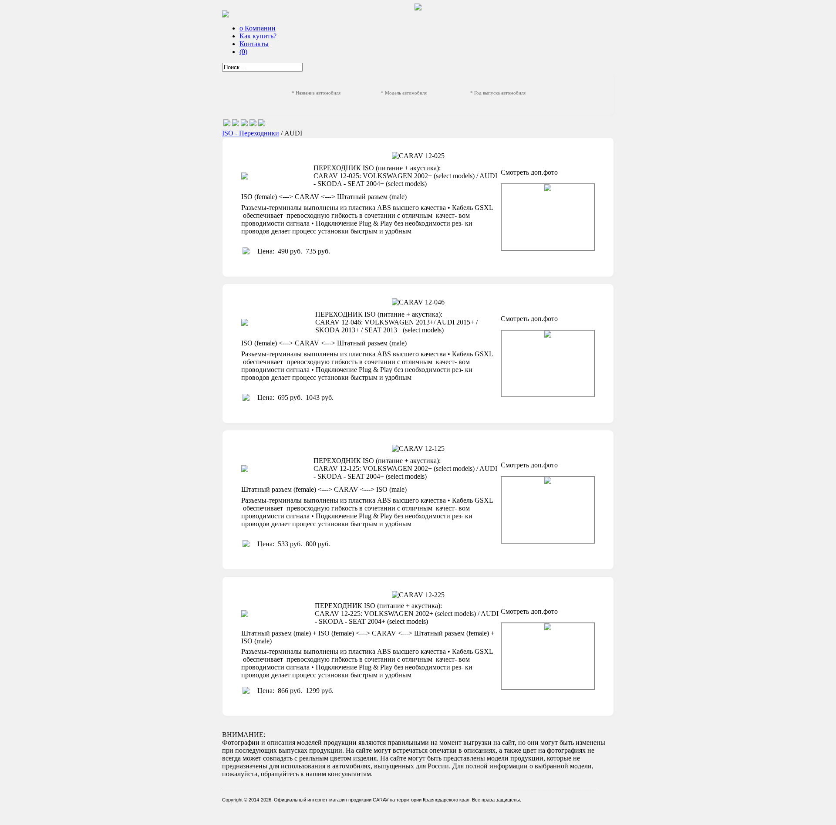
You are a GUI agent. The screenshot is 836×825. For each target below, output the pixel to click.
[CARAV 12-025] (548, 217)
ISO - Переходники (250, 133)
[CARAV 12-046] (548, 363)
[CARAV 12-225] (548, 656)
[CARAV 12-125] (548, 510)
